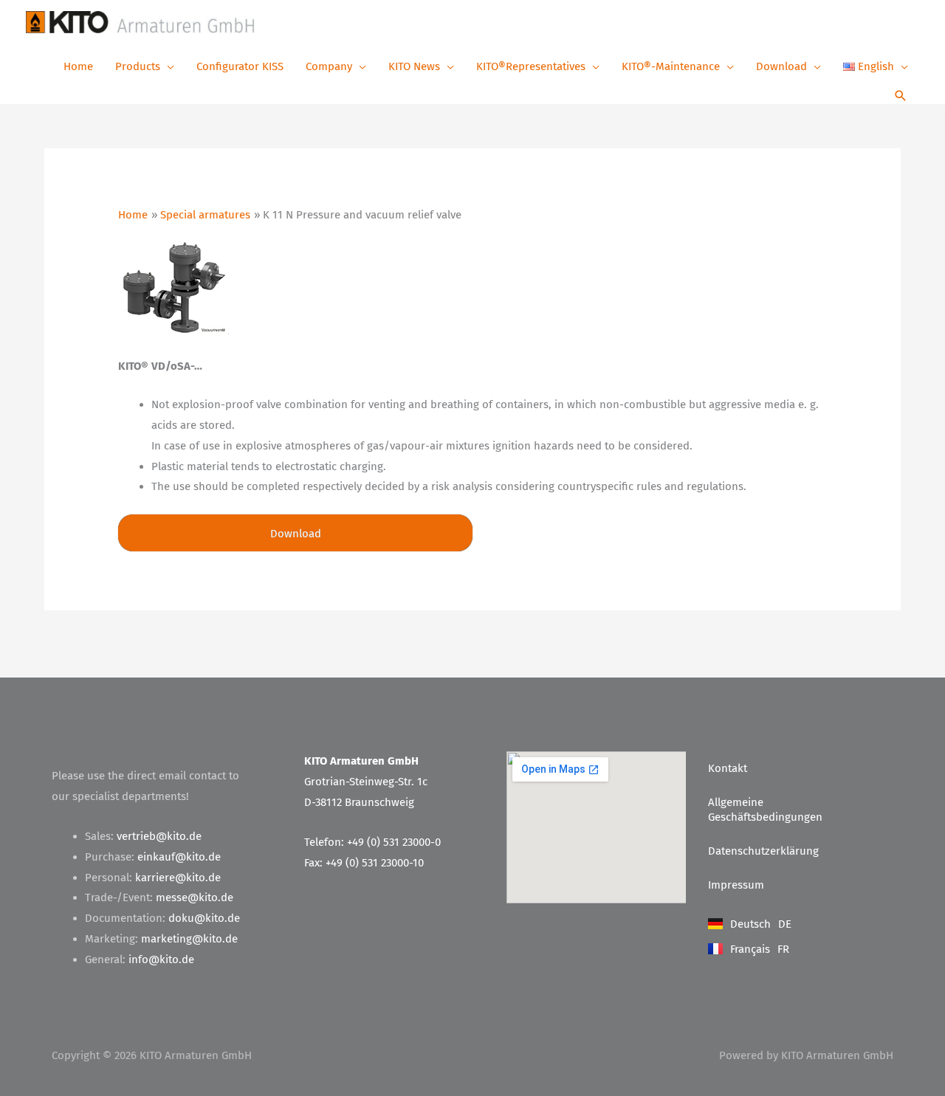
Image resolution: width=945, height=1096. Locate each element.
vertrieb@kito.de (159, 836)
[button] (900, 97)
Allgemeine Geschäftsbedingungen (765, 810)
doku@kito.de (204, 918)
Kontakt (727, 768)
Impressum (736, 885)
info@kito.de (161, 959)
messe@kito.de (194, 897)
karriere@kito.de (178, 877)
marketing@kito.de (189, 938)
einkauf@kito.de (179, 857)
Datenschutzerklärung (763, 851)
